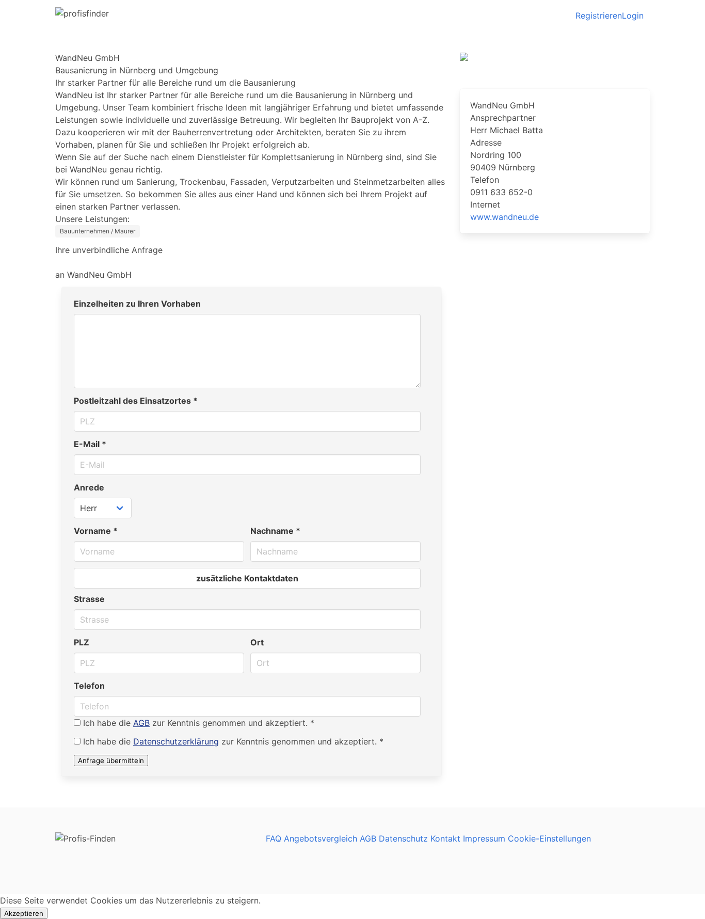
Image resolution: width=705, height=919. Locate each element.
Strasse (89, 599)
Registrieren (598, 15)
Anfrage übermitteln (111, 760)
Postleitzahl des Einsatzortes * (136, 400)
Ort (257, 642)
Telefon (89, 685)
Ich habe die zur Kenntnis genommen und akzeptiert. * (198, 723)
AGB (141, 723)
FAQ (273, 838)
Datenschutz (403, 838)
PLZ (81, 642)
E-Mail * (90, 444)
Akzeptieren (23, 913)
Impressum (484, 838)
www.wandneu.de (504, 217)
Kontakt (445, 838)
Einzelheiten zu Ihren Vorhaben (137, 303)
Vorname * (96, 531)
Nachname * (275, 531)
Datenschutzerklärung (176, 741)
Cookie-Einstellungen (549, 838)
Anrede (89, 487)
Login (633, 15)
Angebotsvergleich (320, 838)
